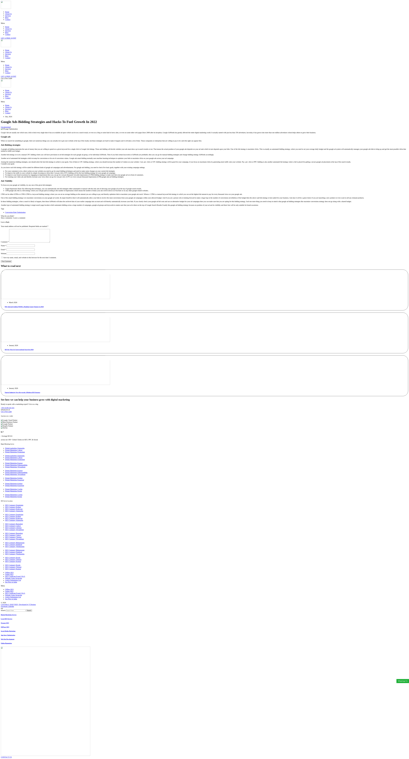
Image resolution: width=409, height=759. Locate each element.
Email (3, 249)
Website (3, 253)
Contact (7, 19)
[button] (204, 23)
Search (3, 610)
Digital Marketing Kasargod (14, 480)
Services (8, 16)
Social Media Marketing (8, 631)
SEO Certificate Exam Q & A (15, 576)
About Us (8, 14)
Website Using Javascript (13, 578)
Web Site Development (7, 639)
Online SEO (9, 574)
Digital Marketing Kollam (13, 478)
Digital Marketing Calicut (13, 450)
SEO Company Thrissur (13, 559)
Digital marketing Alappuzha (14, 448)
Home (7, 12)
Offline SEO (9, 572)
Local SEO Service (6, 619)
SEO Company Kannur (13, 561)
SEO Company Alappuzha (14, 511)
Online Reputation (6, 643)
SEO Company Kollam (13, 507)
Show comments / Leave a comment (13, 218)
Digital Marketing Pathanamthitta (16, 465)
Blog (6, 18)
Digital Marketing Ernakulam (15, 452)
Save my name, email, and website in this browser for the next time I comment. (29, 257)
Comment (5, 242)
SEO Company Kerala (12, 558)
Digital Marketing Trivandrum (15, 467)
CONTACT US (6, 757)
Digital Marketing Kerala (13, 491)
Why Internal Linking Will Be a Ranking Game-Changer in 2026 (24, 307)
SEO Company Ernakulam (14, 505)
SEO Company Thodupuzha (14, 546)
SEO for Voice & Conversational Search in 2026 (19, 349)
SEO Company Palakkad (13, 545)
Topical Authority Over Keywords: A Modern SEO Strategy (22, 392)
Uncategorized (6, 127)
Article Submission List (13, 580)
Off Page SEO (5, 627)
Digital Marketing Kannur (14, 463)
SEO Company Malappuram (14, 543)
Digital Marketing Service (9, 615)
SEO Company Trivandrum (14, 530)
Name (3, 246)
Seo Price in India (11, 582)
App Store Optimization (8, 635)
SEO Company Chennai (13, 528)
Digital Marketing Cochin (13, 489)
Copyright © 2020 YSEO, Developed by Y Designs (18, 604)
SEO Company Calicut (13, 526)
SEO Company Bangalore (14, 524)
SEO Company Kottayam (13, 509)
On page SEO (5, 623)
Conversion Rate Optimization (15, 212)
